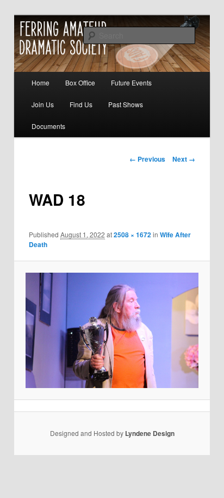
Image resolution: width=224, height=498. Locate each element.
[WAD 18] (112, 330)
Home (40, 82)
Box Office (80, 82)
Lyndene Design (150, 433)
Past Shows (125, 104)
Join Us (43, 104)
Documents (48, 126)
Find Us (81, 104)
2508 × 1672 (132, 234)
